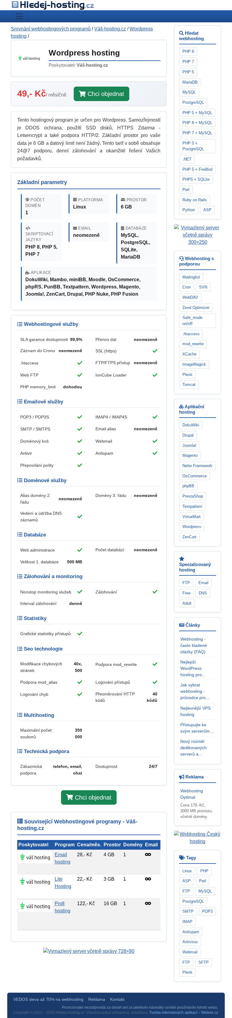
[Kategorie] (19, 16)
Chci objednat (105, 94)
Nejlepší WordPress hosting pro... (192, 668)
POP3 (207, 911)
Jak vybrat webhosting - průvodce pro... (194, 691)
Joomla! (189, 445)
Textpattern (192, 506)
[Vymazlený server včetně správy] (88, 951)
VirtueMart (191, 516)
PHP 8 (188, 51)
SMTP (188, 911)
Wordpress (191, 526)
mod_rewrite (193, 344)
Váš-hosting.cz (110, 28)
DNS (203, 593)
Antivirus (190, 942)
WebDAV (190, 297)
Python (188, 210)
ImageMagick (194, 364)
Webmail (190, 952)
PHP (204, 871)
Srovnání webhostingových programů (51, 28)
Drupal (188, 435)
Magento (190, 455)
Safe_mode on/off (192, 320)
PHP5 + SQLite (196, 179)
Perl (185, 189)
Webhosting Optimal (191, 794)
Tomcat (188, 384)
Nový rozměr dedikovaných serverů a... (193, 747)
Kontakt (117, 999)
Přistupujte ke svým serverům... (196, 727)
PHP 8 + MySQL (197, 122)
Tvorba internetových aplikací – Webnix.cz (183, 1012)
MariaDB (190, 82)
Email (203, 583)
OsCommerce (194, 476)
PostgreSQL (193, 102)
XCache (189, 354)
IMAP (187, 921)
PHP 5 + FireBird (197, 169)
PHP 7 (188, 61)
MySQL (189, 92)
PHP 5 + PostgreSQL (193, 146)
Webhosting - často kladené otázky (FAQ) (193, 645)
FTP (186, 583)
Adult (187, 603)
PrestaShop (192, 496)
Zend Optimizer (195, 307)
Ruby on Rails (194, 200)
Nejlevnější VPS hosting (195, 711)
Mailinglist (191, 277)
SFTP (203, 962)
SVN (203, 287)
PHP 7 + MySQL (197, 133)
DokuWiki (190, 425)
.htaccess (191, 334)
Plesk (187, 374)
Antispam (190, 932)
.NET (187, 159)
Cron (186, 287)
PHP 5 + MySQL (197, 112)
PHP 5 (188, 72)
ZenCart (189, 537)
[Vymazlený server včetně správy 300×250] (197, 234)
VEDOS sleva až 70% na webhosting (48, 999)
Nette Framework (197, 465)
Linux (187, 871)
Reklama (96, 999)
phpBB (188, 486)
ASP (207, 210)
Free (186, 593)
